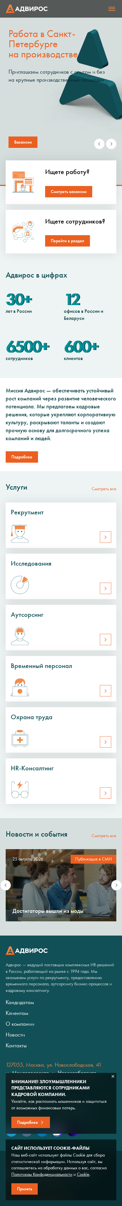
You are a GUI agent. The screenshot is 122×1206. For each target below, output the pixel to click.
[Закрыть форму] (113, 1076)
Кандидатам (20, 1002)
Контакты (16, 1045)
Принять (24, 1188)
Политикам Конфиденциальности (41, 1174)
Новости (15, 1034)
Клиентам (17, 1013)
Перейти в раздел (67, 240)
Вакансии (23, 142)
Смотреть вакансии (69, 191)
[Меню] (111, 8)
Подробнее (21, 457)
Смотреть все (104, 488)
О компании (20, 1023)
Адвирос (27, 9)
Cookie (83, 1174)
